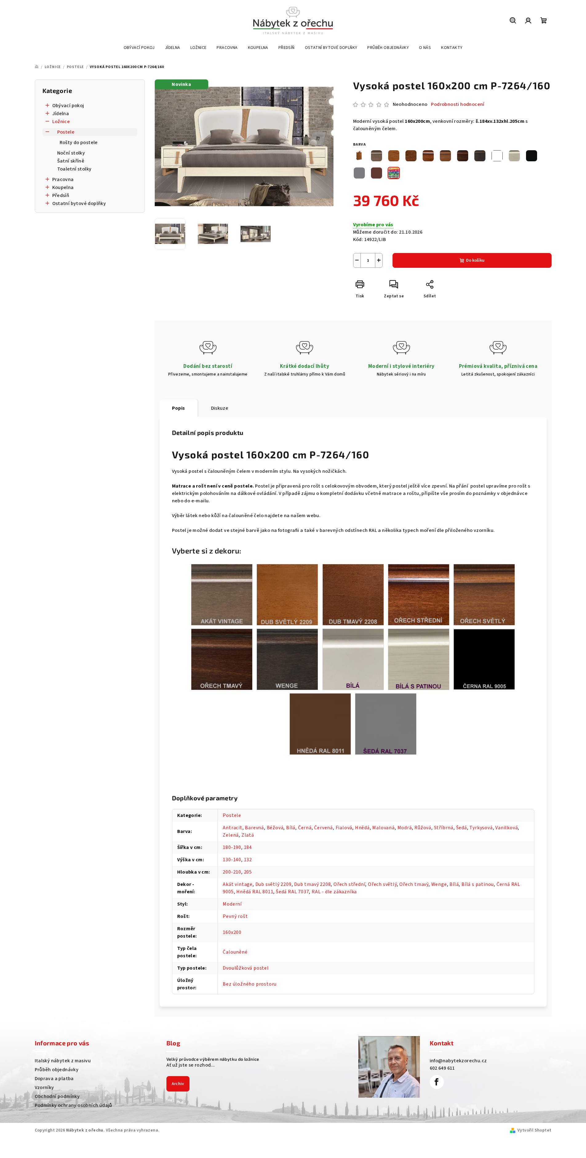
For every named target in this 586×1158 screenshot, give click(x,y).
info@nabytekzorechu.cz (458, 1060)
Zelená (231, 835)
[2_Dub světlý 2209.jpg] (287, 594)
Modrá (404, 827)
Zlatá (247, 835)
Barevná (254, 827)
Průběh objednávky (57, 1069)
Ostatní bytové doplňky (79, 203)
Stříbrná (443, 827)
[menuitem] (139, 48)
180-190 (232, 847)
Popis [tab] (178, 408)
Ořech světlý (382, 884)
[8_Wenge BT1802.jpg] (287, 659)
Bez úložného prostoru (250, 984)
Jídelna (60, 113)
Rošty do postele (79, 142)
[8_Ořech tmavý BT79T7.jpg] (221, 659)
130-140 (232, 859)
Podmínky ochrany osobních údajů (73, 1105)
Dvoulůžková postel (246, 968)
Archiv (178, 1084)
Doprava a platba (54, 1078)
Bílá (290, 827)
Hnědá (362, 827)
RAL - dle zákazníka (334, 891)
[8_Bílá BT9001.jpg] (353, 659)
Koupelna (63, 187)
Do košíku (475, 260)
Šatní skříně (71, 161)
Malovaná (383, 827)
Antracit (232, 827)
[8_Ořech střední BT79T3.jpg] (418, 594)
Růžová (422, 827)
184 (248, 847)
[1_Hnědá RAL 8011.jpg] (320, 723)
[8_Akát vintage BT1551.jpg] (221, 594)
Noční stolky (71, 153)
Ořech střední (349, 884)
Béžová (275, 827)
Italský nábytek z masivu (63, 1060)
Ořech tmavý (414, 884)
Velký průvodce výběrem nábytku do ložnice (212, 1059)
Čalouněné (235, 952)
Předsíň (61, 195)
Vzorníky (44, 1087)
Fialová (344, 827)
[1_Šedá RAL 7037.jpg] (385, 723)
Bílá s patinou (477, 884)
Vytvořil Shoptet (534, 1130)
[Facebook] (437, 1082)
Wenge (439, 884)
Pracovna (63, 179)
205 (248, 872)
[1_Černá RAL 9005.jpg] (484, 658)
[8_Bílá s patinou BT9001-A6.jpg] (418, 659)
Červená (323, 827)
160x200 (232, 932)
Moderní (232, 904)
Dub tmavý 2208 (312, 884)
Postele (66, 132)
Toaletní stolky (74, 169)
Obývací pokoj (68, 105)
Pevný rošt (235, 916)
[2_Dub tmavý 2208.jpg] (353, 594)
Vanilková (506, 827)
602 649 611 (442, 1068)
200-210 (232, 872)
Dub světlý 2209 (273, 884)
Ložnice (61, 121)
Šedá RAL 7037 (292, 891)
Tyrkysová (480, 827)
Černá (305, 827)
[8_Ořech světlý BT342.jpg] (484, 594)
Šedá (461, 827)
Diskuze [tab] (220, 408)
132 (248, 859)
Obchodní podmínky (57, 1096)
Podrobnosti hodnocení (457, 104)
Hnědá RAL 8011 (254, 891)
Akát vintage (238, 884)
